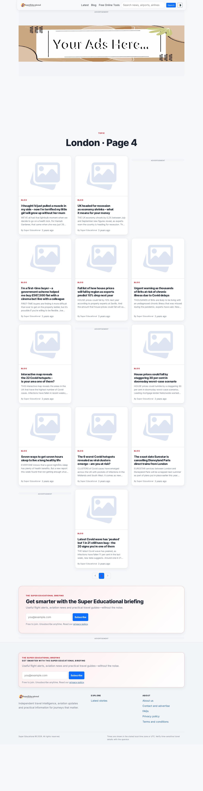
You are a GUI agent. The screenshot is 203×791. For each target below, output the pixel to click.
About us (148, 700)
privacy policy (80, 624)
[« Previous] (95, 576)
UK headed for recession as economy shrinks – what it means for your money (96, 209)
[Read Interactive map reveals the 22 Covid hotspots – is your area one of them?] (45, 345)
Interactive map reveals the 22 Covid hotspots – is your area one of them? (38, 377)
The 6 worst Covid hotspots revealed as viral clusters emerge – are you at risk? (96, 460)
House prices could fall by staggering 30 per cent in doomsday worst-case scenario (155, 377)
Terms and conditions (156, 721)
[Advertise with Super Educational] (101, 43)
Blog (93, 5)
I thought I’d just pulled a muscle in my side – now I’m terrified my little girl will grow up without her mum (44, 209)
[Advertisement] (101, 99)
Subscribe (80, 617)
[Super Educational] (32, 5)
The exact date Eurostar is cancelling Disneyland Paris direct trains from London (152, 460)
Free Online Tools (109, 5)
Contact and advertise (156, 705)
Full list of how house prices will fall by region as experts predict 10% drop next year (96, 291)
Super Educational (32, 230)
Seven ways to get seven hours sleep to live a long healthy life (42, 458)
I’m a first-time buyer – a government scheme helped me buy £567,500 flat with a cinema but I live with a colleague (42, 293)
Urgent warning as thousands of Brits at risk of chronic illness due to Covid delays (153, 291)
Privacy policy (151, 716)
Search (171, 5)
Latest (85, 5)
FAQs (146, 711)
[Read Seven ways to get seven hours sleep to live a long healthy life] (45, 427)
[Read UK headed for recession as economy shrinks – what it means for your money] (101, 176)
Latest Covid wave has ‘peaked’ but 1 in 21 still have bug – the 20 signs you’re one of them (99, 542)
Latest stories (99, 700)
